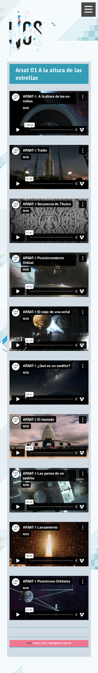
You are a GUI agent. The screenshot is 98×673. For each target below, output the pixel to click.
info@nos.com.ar (60, 643)
